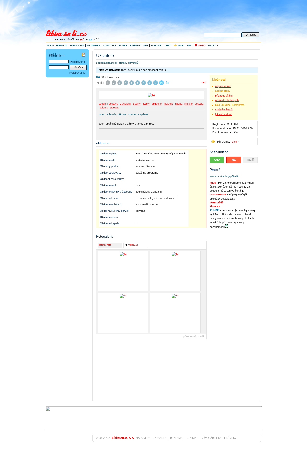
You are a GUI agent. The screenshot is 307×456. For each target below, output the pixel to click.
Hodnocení (77, 45)
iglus (213, 182)
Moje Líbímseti (57, 45)
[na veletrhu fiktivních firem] (175, 271)
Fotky (123, 45)
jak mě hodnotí (223, 114)
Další (212, 45)
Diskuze (156, 45)
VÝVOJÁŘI (208, 437)
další (204, 82)
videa (133, 244)
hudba (178, 103)
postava (113, 103)
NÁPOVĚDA (143, 437)
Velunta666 (216, 202)
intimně (188, 103)
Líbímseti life (139, 45)
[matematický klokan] (123, 313)
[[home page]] (69, 32)
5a (98, 77)
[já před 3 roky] (123, 271)
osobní (102, 103)
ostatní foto (104, 244)
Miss (180, 45)
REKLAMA (176, 437)
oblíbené (157, 103)
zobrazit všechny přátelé (224, 176)
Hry (189, 45)
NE (234, 159)
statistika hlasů (223, 109)
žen (84, 39)
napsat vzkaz (223, 86)
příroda (122, 114)
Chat (168, 45)
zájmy (146, 103)
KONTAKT (192, 437)
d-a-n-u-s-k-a (218, 194)
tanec (102, 114)
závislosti (125, 103)
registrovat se (77, 72)
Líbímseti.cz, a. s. (123, 437)
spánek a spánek (138, 114)
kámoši (111, 114)
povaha (199, 103)
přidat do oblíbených (227, 100)
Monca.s (215, 206)
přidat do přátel (223, 95)
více (234, 141)
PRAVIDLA (160, 437)
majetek (168, 103)
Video (201, 45)
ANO (217, 159)
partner (114, 107)
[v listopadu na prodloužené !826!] (175, 313)
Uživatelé (109, 45)
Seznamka (93, 45)
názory (104, 107)
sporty (137, 103)
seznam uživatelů (106, 62)
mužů (94, 39)
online (60, 39)
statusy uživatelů (128, 62)
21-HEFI (214, 210)
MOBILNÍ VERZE (228, 437)
